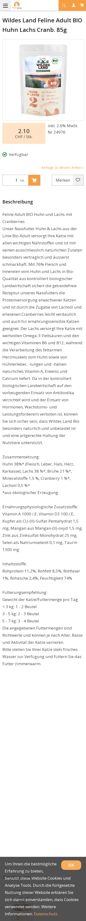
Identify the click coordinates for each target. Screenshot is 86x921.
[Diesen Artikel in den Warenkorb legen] (34, 180)
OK (71, 865)
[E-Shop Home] (26, 5)
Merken (63, 180)
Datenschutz (45, 913)
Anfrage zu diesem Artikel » (63, 167)
